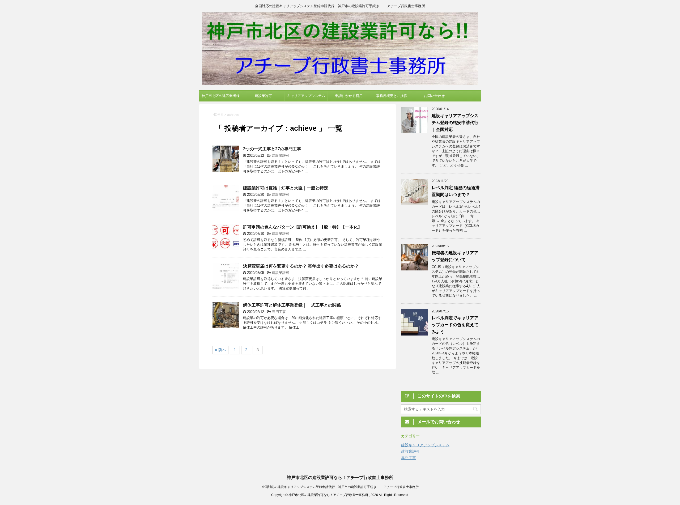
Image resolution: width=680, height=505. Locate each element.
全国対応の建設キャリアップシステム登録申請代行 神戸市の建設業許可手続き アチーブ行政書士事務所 (340, 487)
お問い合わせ (434, 96)
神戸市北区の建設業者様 (221, 96)
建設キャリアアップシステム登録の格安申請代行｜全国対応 (455, 122)
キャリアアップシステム (306, 96)
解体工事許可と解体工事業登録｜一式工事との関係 (292, 305)
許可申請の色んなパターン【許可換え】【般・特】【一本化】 (302, 227)
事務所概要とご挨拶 (391, 96)
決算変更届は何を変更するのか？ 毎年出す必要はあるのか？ (301, 266)
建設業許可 (263, 96)
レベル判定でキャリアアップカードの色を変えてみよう (455, 325)
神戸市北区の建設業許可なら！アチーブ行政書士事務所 (340, 477)
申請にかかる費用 (349, 96)
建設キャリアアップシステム (425, 445)
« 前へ (220, 349)
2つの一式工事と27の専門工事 (272, 149)
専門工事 (279, 312)
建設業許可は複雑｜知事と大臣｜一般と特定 (285, 188)
